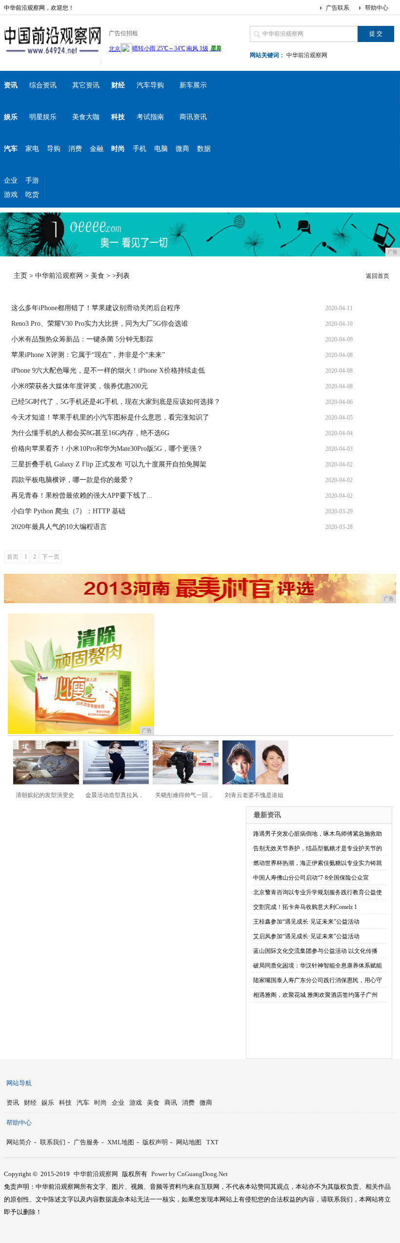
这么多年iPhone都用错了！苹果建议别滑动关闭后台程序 (95, 308)
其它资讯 (86, 85)
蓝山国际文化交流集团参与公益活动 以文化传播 (315, 951)
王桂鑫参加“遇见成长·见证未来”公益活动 (306, 921)
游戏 (11, 194)
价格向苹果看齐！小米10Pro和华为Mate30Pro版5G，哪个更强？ (107, 448)
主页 (20, 275)
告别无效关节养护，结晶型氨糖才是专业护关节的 (317, 848)
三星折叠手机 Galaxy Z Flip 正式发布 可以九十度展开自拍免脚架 (108, 464)
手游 (32, 180)
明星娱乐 (43, 117)
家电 (32, 148)
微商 (182, 148)
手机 (139, 148)
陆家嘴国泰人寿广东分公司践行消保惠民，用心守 (317, 980)
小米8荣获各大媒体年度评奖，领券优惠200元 (79, 386)
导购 (53, 148)
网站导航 (19, 1083)
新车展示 (193, 85)
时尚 (100, 1102)
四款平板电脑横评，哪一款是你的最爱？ (72, 480)
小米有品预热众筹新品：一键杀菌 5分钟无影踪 (82, 339)
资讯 (12, 1102)
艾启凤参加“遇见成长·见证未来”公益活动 (306, 936)
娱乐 (47, 1102)
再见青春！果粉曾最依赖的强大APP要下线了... (82, 495)
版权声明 (155, 1142)
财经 (30, 1102)
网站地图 (188, 1142)
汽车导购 (150, 85)
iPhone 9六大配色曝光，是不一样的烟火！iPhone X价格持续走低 (108, 370)
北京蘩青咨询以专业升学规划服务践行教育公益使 (317, 892)
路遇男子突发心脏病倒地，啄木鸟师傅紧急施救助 (317, 833)
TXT (212, 1142)
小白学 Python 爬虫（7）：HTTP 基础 (68, 511)
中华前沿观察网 (306, 55)
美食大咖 (86, 117)
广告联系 (337, 7)
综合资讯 (43, 85)
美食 (97, 275)
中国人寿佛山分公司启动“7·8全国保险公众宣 (311, 877)
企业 (11, 180)
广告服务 (86, 1142)
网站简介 (19, 1142)
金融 (96, 148)
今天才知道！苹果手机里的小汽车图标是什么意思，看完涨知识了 (110, 417)
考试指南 (150, 117)
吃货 (32, 194)
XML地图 (120, 1142)
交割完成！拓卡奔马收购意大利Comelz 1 (305, 907)
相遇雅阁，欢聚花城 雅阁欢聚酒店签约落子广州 (315, 994)
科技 (65, 1102)
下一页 (51, 556)
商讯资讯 (193, 117)
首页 (13, 556)
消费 (75, 148)
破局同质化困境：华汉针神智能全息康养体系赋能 (317, 965)
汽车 (83, 1102)
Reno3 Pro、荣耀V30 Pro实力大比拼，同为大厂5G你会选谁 (99, 323)
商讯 (170, 1102)
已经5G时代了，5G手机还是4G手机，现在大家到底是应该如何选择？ (115, 401)
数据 (204, 148)
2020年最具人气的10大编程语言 (59, 526)
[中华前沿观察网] (52, 55)
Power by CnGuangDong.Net (189, 1174)
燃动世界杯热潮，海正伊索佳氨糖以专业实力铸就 (317, 863)
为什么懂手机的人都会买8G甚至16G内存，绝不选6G (90, 433)
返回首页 (377, 276)
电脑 (161, 148)
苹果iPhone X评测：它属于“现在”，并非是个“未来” (88, 354)
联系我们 (52, 1142)
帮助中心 (376, 7)
